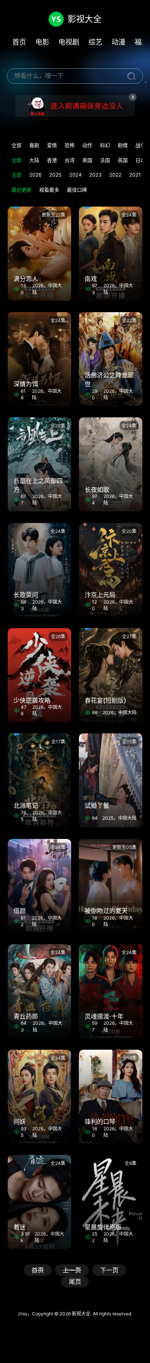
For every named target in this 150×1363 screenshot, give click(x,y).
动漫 (118, 42)
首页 (19, 42)
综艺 (95, 42)
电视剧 (68, 42)
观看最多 (49, 190)
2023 (95, 175)
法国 (105, 160)
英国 (123, 160)
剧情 (123, 145)
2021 (135, 175)
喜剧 (34, 145)
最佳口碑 (77, 190)
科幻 (105, 145)
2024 (75, 175)
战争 (140, 145)
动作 (87, 145)
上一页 (72, 1270)
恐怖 (70, 145)
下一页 (109, 1270)
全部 (17, 145)
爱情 (52, 145)
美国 (87, 160)
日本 (140, 160)
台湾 (70, 160)
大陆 (34, 160)
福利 (141, 42)
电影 (42, 42)
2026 (35, 175)
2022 (115, 175)
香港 (52, 160)
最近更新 (22, 190)
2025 (55, 175)
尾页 (75, 1281)
